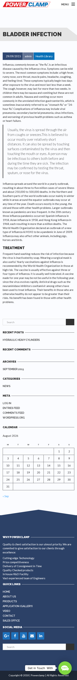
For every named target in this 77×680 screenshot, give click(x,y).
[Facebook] (14, 636)
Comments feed (13, 412)
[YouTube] (23, 636)
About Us (9, 596)
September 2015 (13, 369)
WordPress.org (14, 417)
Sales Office (11, 620)
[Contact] (32, 636)
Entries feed (11, 408)
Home (6, 591)
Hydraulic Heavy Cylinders (21, 339)
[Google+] (6, 636)
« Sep (6, 496)
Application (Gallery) (18, 606)
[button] (65, 668)
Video (6, 611)
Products (10, 601)
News (6, 386)
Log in (7, 403)
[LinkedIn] (40, 636)
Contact (9, 615)
